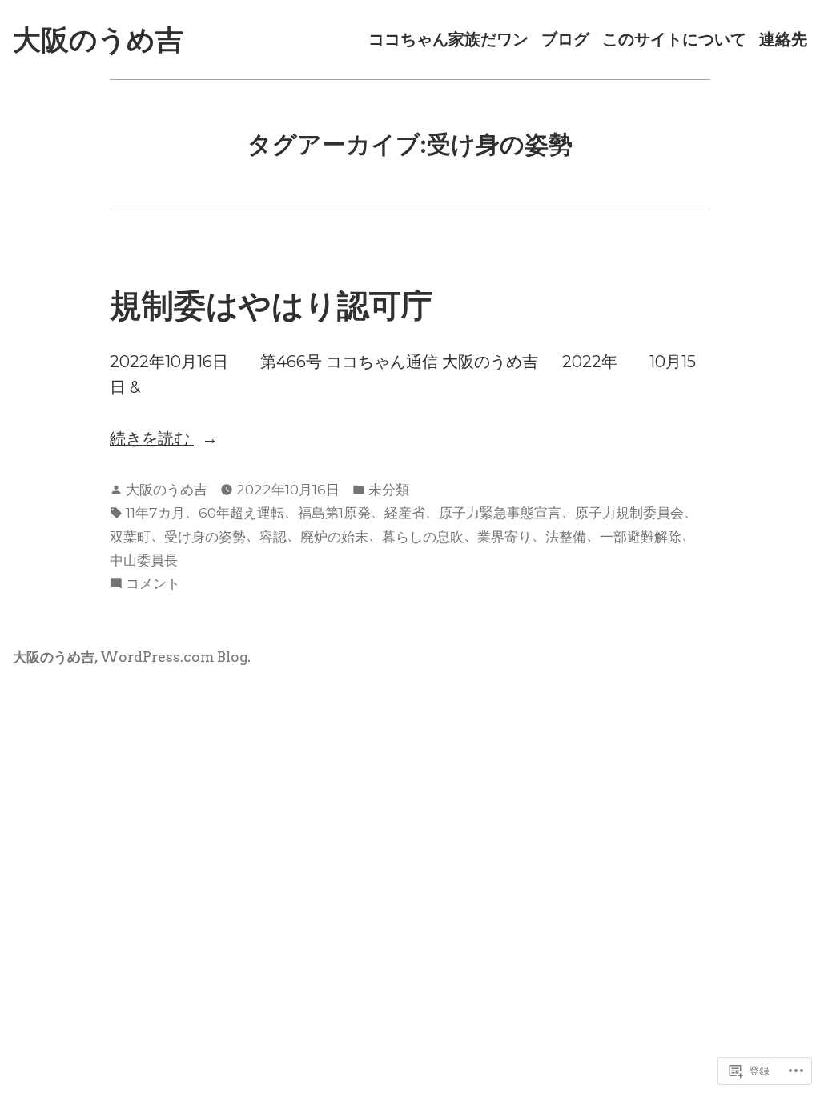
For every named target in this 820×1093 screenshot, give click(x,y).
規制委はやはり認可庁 (271, 305)
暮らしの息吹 (423, 536)
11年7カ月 (155, 512)
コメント (153, 584)
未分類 (388, 489)
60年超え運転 (241, 512)
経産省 (404, 512)
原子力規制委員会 (629, 512)
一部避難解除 (640, 536)
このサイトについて (674, 40)
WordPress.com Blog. (175, 656)
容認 (273, 536)
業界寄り (504, 536)
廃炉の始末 (334, 536)
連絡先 (783, 40)
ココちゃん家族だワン (448, 40)
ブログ (565, 40)
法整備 (565, 536)
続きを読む (152, 439)
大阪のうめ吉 (98, 39)
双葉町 (130, 536)
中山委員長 (144, 559)
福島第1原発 (334, 512)
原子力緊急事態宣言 (500, 512)
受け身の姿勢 (205, 536)
